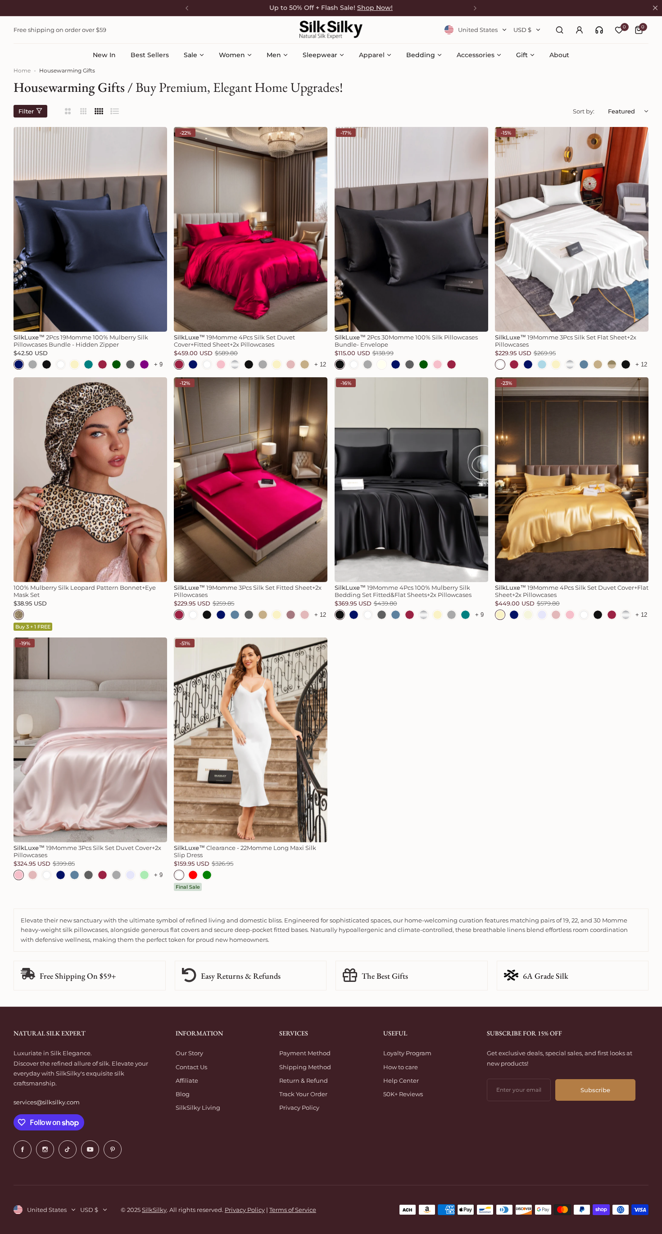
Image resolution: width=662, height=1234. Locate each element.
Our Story (189, 1053)
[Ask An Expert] (599, 30)
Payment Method (305, 1053)
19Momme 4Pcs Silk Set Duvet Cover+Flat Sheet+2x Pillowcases (571, 591)
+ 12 (320, 364)
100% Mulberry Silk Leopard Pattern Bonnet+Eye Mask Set (85, 591)
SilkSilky (154, 1209)
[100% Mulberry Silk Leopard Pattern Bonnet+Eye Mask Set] (90, 479)
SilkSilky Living (198, 1107)
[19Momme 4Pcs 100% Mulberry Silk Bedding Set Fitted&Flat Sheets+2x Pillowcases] (411, 479)
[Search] (559, 30)
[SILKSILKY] (331, 30)
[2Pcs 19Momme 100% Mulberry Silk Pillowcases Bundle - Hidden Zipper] (90, 229)
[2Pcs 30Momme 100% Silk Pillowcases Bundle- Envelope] (411, 229)
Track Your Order (303, 1094)
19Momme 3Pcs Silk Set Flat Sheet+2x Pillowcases (565, 341)
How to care (400, 1067)
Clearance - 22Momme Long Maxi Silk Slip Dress (245, 851)
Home (22, 70)
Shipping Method (305, 1067)
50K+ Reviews (403, 1094)
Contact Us (191, 1067)
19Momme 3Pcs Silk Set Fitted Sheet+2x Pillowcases (248, 591)
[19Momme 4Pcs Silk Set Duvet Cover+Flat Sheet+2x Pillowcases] (571, 479)
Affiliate (187, 1080)
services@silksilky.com (47, 1102)
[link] (599, 30)
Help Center (401, 1080)
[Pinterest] (113, 1149)
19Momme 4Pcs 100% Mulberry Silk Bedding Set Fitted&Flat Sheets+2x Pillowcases (403, 591)
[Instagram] (45, 1149)
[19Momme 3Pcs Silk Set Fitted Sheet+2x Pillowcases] (250, 479)
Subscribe (595, 1090)
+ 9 (158, 364)
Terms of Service (292, 1209)
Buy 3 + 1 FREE (32, 627)
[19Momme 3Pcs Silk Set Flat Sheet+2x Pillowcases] (571, 229)
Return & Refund (303, 1080)
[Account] (579, 30)
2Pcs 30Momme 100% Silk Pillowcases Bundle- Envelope (406, 341)
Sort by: (583, 111)
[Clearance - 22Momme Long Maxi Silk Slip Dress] (250, 739)
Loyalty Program (407, 1053)
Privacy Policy (299, 1107)
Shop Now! (375, 7)
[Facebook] (23, 1149)
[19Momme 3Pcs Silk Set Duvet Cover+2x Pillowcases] (90, 739)
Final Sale (188, 887)
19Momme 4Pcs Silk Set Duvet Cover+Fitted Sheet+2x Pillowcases (234, 341)
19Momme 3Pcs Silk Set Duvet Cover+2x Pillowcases (87, 851)
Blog (183, 1094)
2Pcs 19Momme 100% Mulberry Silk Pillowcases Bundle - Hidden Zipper (81, 341)
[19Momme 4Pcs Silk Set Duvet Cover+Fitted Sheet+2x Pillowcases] (250, 229)
